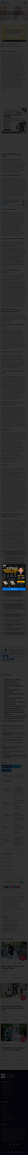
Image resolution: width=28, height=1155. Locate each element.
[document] (14, 577)
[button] (4, 565)
